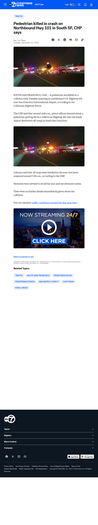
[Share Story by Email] (76, 40)
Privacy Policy (8, 466)
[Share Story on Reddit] (65, 40)
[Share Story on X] (59, 40)
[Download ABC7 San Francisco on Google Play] (87, 457)
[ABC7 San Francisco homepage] (20, 4)
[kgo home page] (9, 419)
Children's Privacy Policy (40, 466)
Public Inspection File (26, 469)
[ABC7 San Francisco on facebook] (6, 456)
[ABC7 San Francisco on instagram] (18, 456)
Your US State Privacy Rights (59, 466)
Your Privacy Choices (22, 466)
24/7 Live (39, 4)
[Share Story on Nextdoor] (70, 40)
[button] (5, 4)
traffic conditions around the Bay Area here (54, 202)
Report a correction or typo (24, 256)
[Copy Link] (82, 40)
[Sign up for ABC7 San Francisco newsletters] (25, 456)
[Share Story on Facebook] (53, 40)
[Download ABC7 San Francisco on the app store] (73, 457)
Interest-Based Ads (10, 469)
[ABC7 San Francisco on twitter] (12, 456)
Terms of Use (75, 466)
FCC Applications (41, 469)
